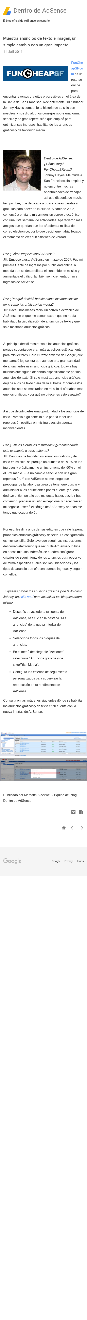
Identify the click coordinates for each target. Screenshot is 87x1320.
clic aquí (27, 597)
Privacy (69, 861)
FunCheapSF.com (77, 68)
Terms (80, 861)
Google (56, 861)
